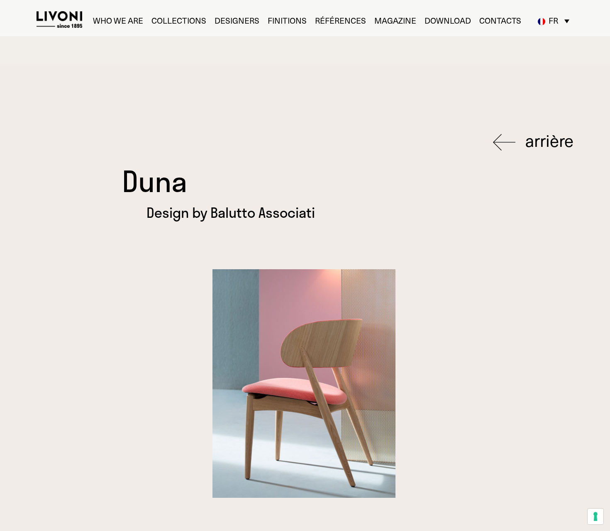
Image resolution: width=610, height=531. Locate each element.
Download (448, 21)
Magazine (395, 21)
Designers (237, 21)
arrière (547, 140)
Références (340, 21)
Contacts (500, 21)
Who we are (118, 21)
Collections (178, 21)
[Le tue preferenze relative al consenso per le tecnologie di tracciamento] (595, 516)
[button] (553, 21)
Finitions (287, 21)
